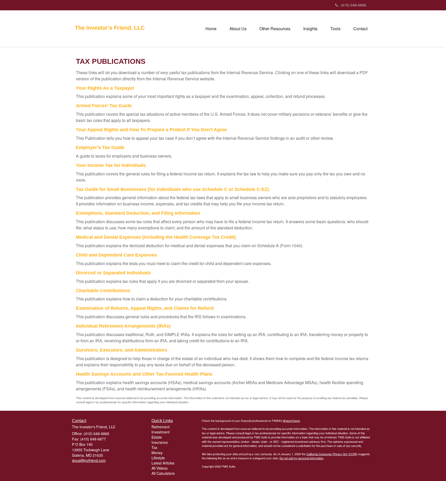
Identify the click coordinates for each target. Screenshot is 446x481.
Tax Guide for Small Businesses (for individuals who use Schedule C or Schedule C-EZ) (172, 189)
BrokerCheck (291, 420)
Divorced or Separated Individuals (113, 272)
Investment (161, 432)
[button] (238, 29)
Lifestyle (158, 457)
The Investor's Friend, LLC (110, 28)
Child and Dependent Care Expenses (116, 255)
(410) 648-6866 (353, 4)
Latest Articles (163, 463)
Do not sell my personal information (301, 458)
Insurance (160, 442)
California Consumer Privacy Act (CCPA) (331, 454)
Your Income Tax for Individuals (111, 165)
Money (157, 452)
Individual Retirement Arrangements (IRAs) (123, 326)
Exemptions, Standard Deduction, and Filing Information (138, 213)
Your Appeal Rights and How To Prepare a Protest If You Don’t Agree (151, 129)
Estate (157, 437)
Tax (154, 447)
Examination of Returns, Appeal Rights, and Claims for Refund (145, 308)
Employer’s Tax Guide (100, 147)
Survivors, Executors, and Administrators (121, 350)
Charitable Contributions (103, 290)
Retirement (161, 426)
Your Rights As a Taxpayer (105, 88)
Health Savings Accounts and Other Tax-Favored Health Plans (144, 374)
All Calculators (163, 473)
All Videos (160, 468)
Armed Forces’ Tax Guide (104, 105)
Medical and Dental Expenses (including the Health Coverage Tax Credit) (156, 237)
